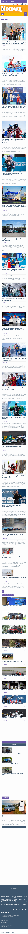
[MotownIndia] (14, 9)
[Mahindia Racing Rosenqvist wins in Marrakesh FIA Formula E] (14, 63)
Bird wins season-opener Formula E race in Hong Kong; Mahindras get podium (14, 106)
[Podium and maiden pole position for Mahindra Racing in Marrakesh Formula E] (14, 195)
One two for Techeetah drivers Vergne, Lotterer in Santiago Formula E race (14, 42)
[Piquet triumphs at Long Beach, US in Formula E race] (14, 467)
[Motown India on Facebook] (10, 4)
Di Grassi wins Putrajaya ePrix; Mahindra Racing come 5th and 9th (14, 388)
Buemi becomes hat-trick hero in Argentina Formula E (12, 173)
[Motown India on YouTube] (17, 4)
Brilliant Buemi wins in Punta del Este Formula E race (13, 535)
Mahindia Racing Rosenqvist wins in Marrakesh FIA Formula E (12, 74)
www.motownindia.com (6, 903)
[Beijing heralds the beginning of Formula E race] (8, 551)
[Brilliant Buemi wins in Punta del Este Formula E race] (14, 525)
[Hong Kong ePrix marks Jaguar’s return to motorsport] (14, 228)
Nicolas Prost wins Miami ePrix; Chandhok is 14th (11, 505)
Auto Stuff (5, 797)
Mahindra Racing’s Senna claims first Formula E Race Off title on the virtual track (13, 329)
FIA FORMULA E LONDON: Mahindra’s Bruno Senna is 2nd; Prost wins (13, 270)
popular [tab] (14, 744)
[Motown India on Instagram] (21, 4)
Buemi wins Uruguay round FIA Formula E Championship (14, 359)
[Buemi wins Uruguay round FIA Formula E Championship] (14, 349)
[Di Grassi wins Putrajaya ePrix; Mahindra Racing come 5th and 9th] (14, 379)
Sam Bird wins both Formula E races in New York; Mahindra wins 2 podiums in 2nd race (13, 141)
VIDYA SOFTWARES (10, 932)
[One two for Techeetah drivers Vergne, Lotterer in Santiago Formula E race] (14, 31)
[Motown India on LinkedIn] (25, 4)
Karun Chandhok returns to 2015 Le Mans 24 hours (12, 447)
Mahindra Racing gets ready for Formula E (14, 578)
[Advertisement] (14, 732)
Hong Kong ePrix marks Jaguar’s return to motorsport (14, 239)
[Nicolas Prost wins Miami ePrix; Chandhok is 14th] (14, 496)
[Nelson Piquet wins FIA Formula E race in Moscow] (14, 408)
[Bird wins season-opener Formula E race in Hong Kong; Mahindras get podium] (14, 95)
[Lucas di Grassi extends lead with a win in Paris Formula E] (14, 289)
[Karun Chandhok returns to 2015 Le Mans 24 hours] (14, 437)
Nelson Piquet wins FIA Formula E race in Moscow (13, 418)
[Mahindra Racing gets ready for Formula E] (8, 572)
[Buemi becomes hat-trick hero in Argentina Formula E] (14, 162)
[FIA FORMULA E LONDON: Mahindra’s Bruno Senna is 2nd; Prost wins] (14, 260)
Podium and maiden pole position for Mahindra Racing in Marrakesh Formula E (14, 206)
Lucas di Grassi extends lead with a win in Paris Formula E (14, 299)
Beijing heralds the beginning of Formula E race (11, 556)
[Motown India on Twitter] (14, 4)
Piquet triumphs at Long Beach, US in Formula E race (13, 476)
